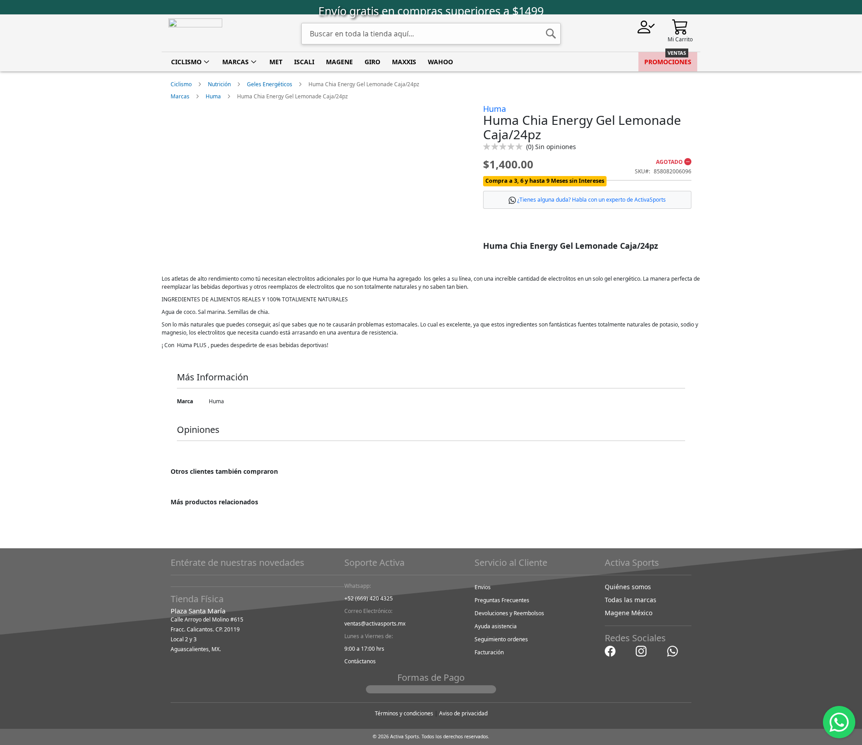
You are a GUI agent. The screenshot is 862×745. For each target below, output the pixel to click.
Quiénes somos (628, 586)
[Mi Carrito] (680, 26)
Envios (483, 587)
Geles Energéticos (269, 84)
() (551, 146)
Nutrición (219, 84)
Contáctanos (360, 661)
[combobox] (431, 33)
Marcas (180, 96)
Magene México (628, 612)
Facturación (489, 652)
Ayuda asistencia (496, 626)
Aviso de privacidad (463, 713)
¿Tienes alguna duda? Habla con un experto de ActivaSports (591, 199)
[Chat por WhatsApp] (672, 650)
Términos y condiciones (404, 713)
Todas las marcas (630, 599)
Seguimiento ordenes (501, 639)
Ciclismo (181, 84)
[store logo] (195, 33)
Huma (213, 96)
